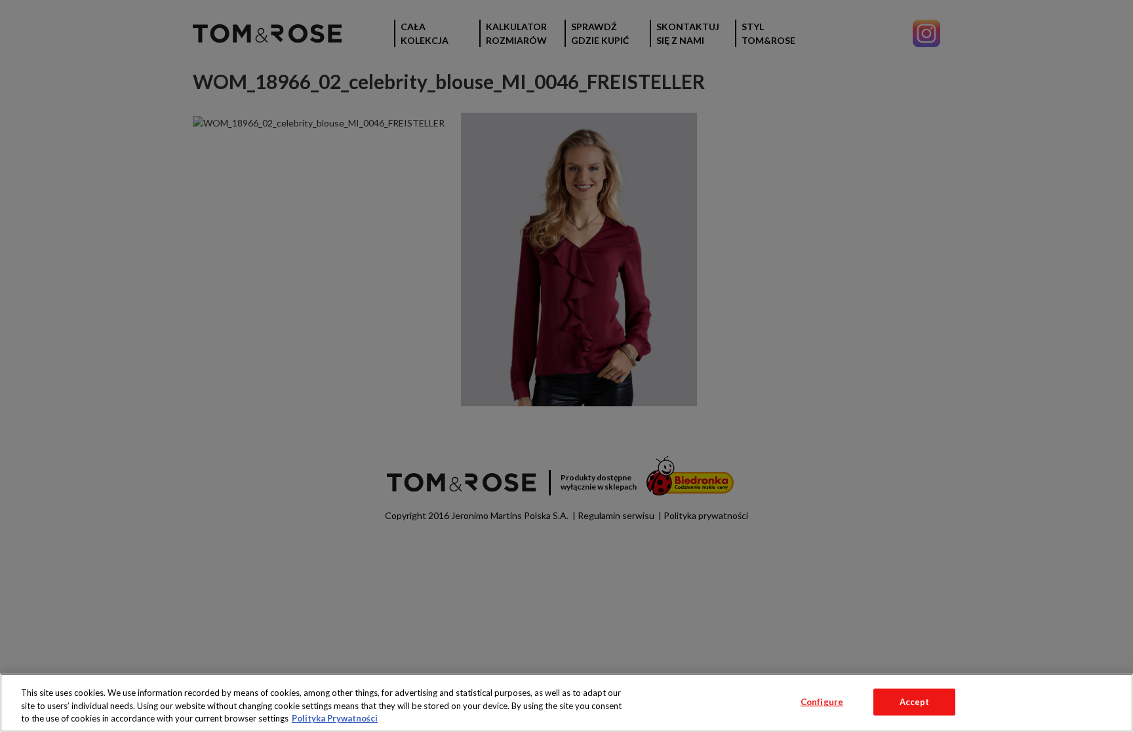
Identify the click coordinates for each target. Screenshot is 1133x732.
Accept (915, 701)
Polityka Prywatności (335, 718)
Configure (822, 701)
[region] (566, 703)
